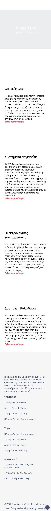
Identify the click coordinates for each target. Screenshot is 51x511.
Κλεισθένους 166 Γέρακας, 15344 (18, 466)
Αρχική (18, 32)
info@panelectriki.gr (20, 478)
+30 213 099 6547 (23, 472)
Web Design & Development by (25, 508)
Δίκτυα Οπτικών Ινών (15, 408)
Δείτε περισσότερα (14, 121)
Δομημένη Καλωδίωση (15, 413)
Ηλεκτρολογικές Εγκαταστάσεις (20, 419)
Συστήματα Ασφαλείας (15, 402)
